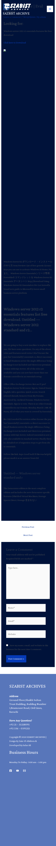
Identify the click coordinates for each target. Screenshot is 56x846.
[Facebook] (10, 770)
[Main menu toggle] (50, 9)
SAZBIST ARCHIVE (16, 13)
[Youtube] (17, 770)
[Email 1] (24, 770)
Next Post (28, 535)
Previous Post (28, 527)
